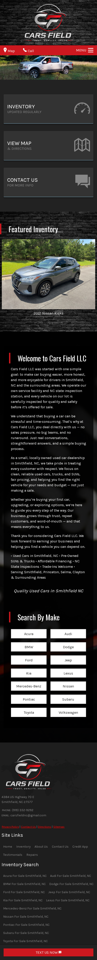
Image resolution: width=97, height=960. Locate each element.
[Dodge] (68, 642)
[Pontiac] (28, 695)
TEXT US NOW (47, 952)
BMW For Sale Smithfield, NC (24, 884)
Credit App (80, 847)
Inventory (23, 847)
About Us (41, 847)
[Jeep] (68, 655)
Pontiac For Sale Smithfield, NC (26, 925)
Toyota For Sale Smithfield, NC (25, 941)
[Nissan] (68, 681)
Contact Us (28, 826)
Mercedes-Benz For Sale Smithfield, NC (32, 908)
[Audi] (68, 629)
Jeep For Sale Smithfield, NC (69, 892)
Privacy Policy (10, 826)
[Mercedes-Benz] (28, 681)
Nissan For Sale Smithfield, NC (25, 917)
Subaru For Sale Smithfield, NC (26, 933)
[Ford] (28, 655)
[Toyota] (28, 708)
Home (7, 847)
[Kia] (28, 669)
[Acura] (28, 629)
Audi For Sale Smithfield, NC (70, 876)
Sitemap (59, 826)
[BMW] (28, 642)
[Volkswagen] (68, 708)
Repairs (32, 855)
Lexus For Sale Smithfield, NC (68, 900)
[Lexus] (68, 669)
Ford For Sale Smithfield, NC (24, 892)
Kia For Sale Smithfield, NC (23, 900)
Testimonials (12, 855)
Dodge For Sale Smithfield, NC (71, 884)
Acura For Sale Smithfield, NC (25, 876)
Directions (44, 826)
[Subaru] (68, 695)
